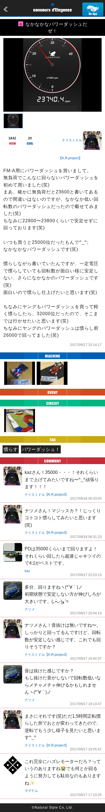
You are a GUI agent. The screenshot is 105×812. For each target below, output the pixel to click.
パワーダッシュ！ (41, 449)
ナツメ (30, 609)
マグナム (31, 791)
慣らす (11, 449)
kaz (27, 571)
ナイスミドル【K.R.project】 (46, 495)
